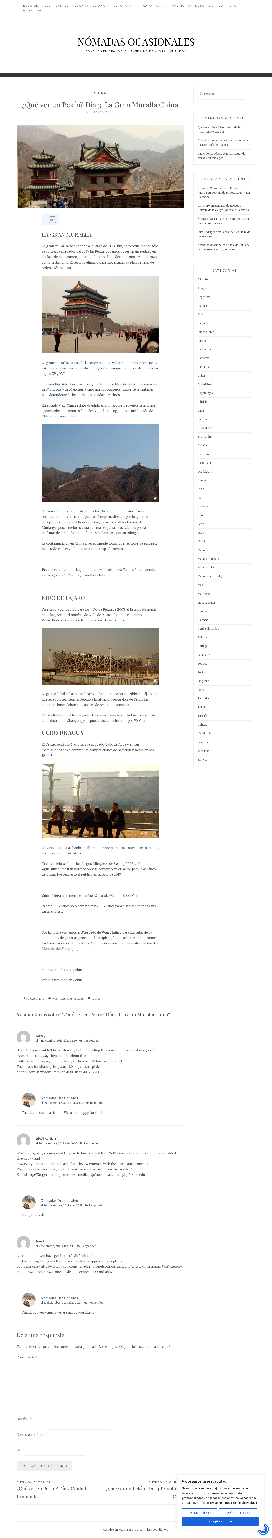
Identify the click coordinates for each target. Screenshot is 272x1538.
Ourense (203, 611)
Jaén (200, 497)
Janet (40, 1241)
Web (20, 1450)
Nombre (24, 1419)
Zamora (202, 759)
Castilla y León (70, 5)
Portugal (203, 646)
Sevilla (202, 672)
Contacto (227, 5)
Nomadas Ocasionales (68, 998)
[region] (220, 1502)
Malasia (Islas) (207, 567)
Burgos (202, 341)
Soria (201, 690)
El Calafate (204, 428)
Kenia (201, 515)
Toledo (202, 707)
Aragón (202, 288)
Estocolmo (204, 454)
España (98, 5)
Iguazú (202, 480)
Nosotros (204, 5)
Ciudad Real (205, 384)
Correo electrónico (32, 1435)
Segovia (202, 663)
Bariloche (204, 323)
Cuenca (202, 419)
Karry (40, 1036)
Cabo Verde (205, 349)
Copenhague (206, 393)
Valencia (203, 742)
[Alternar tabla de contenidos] (50, 219)
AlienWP (163, 1529)
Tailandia (203, 698)
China (100, 93)
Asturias (203, 306)
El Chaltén (204, 436)
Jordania (203, 506)
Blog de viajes (37, 5)
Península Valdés (208, 628)
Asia (159, 5)
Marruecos (204, 594)
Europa (120, 5)
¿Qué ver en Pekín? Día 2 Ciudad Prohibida (51, 1490)
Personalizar (199, 1513)
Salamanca (204, 655)
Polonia (202, 637)
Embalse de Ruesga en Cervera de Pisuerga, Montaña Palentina (224, 193)
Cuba (201, 410)
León (201, 524)
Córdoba (203, 402)
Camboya (203, 358)
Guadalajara (205, 471)
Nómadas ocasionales (136, 41)
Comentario (27, 1357)
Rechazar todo (238, 1513)
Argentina (204, 297)
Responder (91, 1040)
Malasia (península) (210, 576)
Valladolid (203, 751)
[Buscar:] (221, 94)
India (201, 489)
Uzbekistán (205, 733)
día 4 (64, 980)
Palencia (203, 620)
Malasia (202, 550)
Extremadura (206, 463)
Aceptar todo (220, 1521)
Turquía (202, 716)
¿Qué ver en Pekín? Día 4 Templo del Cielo (145, 1490)
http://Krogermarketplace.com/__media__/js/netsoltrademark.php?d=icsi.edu (86, 1175)
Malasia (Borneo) (208, 559)
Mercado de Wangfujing (60, 949)
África (142, 5)
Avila (200, 314)
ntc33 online (46, 1138)
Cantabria (204, 367)
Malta (201, 585)
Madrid (202, 541)
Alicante (203, 279)
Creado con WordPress (118, 1529)
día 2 (64, 970)
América (179, 5)
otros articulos (207, 602)
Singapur (203, 681)
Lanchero (204, 205)
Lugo (201, 532)
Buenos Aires (206, 332)
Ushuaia (202, 724)
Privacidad (33, 10)
